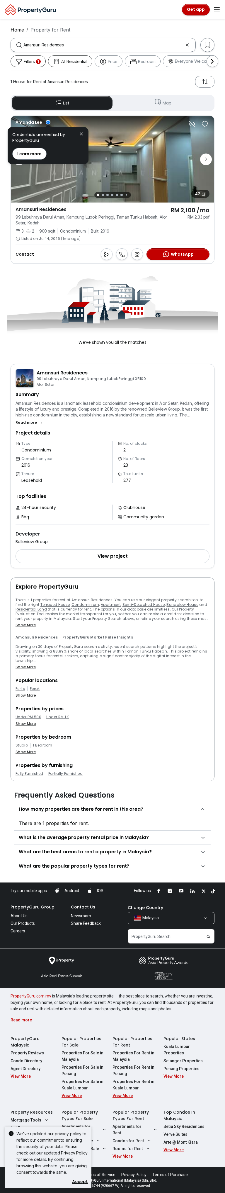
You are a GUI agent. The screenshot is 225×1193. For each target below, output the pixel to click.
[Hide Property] (192, 124)
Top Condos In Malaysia (179, 1115)
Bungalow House (182, 604)
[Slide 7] (126, 195)
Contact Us (83, 907)
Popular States (179, 1039)
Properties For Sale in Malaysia (82, 1056)
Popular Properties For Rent (132, 1042)
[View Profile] (33, 122)
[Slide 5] (117, 195)
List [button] (66, 103)
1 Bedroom (42, 745)
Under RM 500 (28, 717)
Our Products (23, 923)
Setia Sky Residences (183, 1126)
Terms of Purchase (170, 1174)
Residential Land (31, 609)
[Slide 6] (121, 195)
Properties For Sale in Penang (82, 1070)
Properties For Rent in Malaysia (133, 1056)
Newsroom (81, 915)
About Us (19, 915)
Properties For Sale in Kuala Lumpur (82, 1084)
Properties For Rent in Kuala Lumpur (133, 1084)
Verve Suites (175, 1134)
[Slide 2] (103, 195)
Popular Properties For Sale (81, 1042)
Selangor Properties (183, 1060)
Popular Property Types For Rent (130, 1115)
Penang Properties (181, 1068)
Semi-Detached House (143, 604)
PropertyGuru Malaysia (25, 1042)
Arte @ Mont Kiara (180, 1142)
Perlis (20, 688)
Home (17, 30)
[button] (30, 422)
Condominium (85, 604)
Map (167, 103)
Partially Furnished (65, 773)
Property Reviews (27, 1053)
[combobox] (103, 45)
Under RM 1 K (57, 717)
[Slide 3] (107, 195)
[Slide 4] (112, 195)
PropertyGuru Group (32, 907)
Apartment (111, 604)
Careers (18, 931)
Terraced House (55, 604)
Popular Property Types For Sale (80, 1115)
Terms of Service (99, 1174)
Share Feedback (86, 923)
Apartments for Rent (127, 1129)
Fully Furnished (29, 773)
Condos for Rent (128, 1140)
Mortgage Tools (26, 1120)
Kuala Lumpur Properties (176, 1049)
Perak (35, 688)
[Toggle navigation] (217, 10)
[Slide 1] (98, 195)
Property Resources (32, 1112)
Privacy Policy (74, 1152)
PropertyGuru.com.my (31, 996)
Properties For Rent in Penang (133, 1070)
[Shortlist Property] (204, 124)
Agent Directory (25, 1068)
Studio (22, 745)
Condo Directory (26, 1060)
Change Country (145, 908)
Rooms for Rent (127, 1148)
